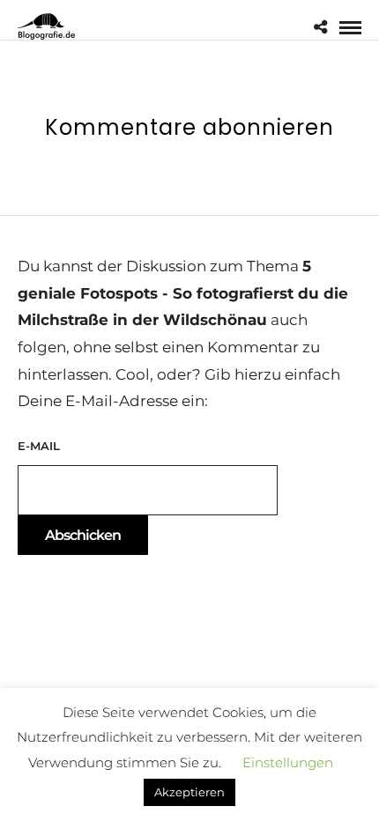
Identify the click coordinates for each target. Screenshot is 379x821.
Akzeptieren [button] (189, 792)
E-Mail (39, 446)
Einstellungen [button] (287, 762)
